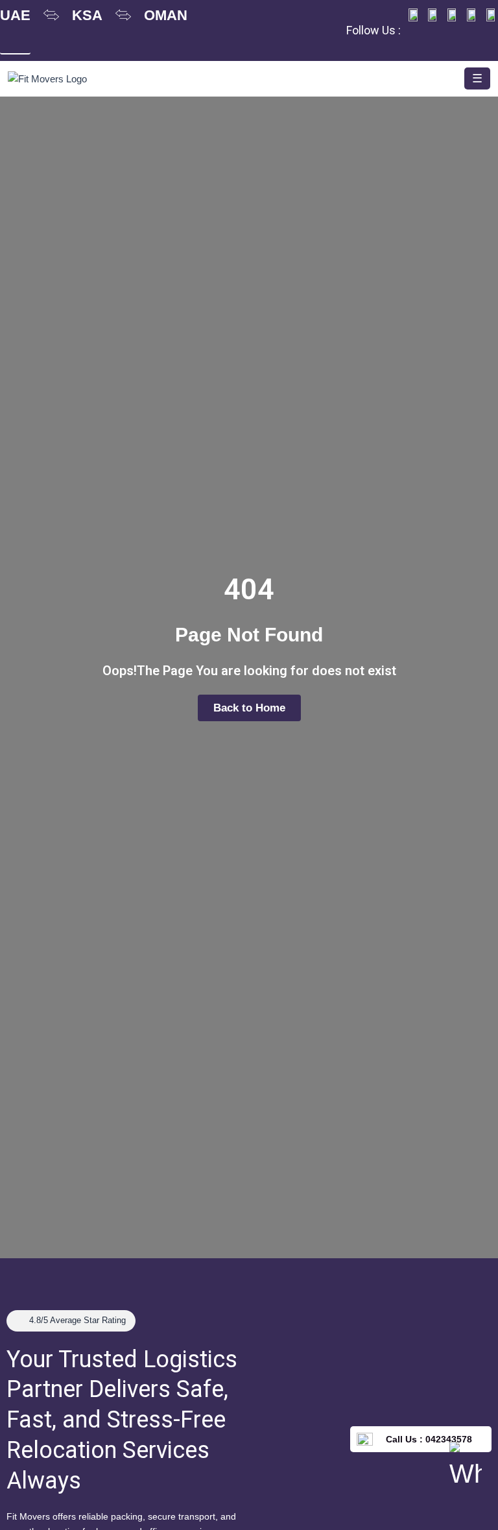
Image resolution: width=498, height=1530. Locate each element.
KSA (87, 15)
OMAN (165, 15)
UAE (15, 15)
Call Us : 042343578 (429, 1439)
